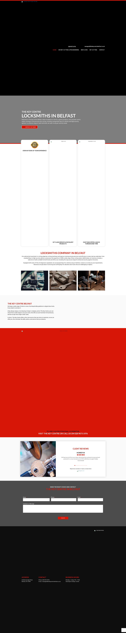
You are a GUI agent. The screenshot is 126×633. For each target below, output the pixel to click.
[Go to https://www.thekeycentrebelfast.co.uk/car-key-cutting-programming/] (34, 280)
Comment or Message (28, 503)
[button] (30, 127)
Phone (53, 497)
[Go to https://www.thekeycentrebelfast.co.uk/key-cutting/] (91, 280)
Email (79, 497)
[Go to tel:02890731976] (72, 46)
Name (25, 497)
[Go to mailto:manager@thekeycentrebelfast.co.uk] (92, 46)
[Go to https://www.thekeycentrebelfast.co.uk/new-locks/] (63, 280)
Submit (63, 518)
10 (86, 465)
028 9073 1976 (45, 580)
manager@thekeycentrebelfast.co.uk (51, 581)
